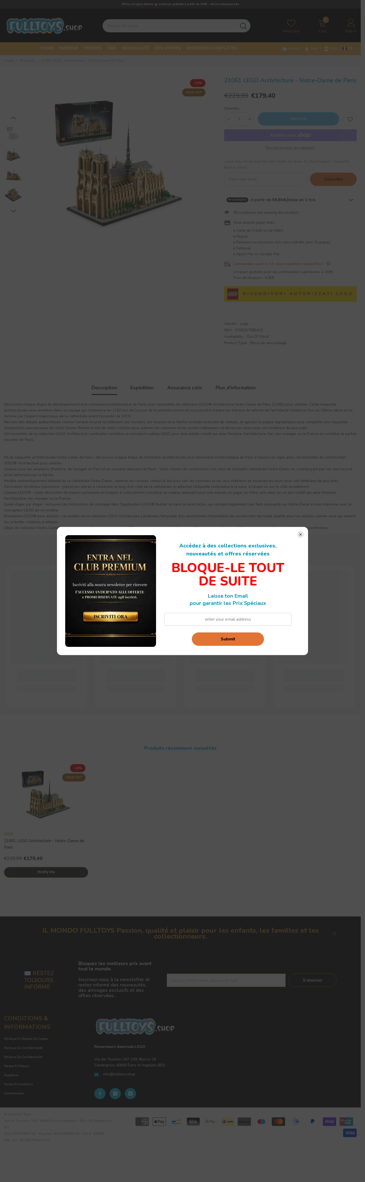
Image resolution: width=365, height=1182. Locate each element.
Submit (228, 639)
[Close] (300, 534)
